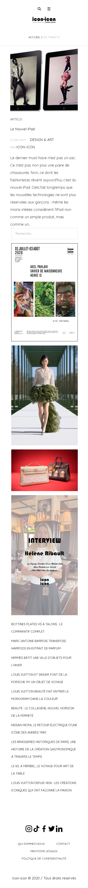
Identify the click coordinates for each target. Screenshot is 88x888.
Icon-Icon (25, 147)
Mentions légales (44, 851)
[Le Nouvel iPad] (44, 79)
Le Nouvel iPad (22, 129)
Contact (63, 844)
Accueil (34, 37)
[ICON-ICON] (44, 19)
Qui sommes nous (31, 844)
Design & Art (42, 139)
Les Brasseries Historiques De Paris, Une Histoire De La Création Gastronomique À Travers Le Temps (43, 749)
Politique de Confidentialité (44, 858)
